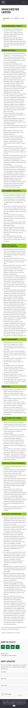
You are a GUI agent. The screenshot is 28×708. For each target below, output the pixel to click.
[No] (26, 703)
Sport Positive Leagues (3, 2)
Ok (14, 705)
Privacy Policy (4, 653)
